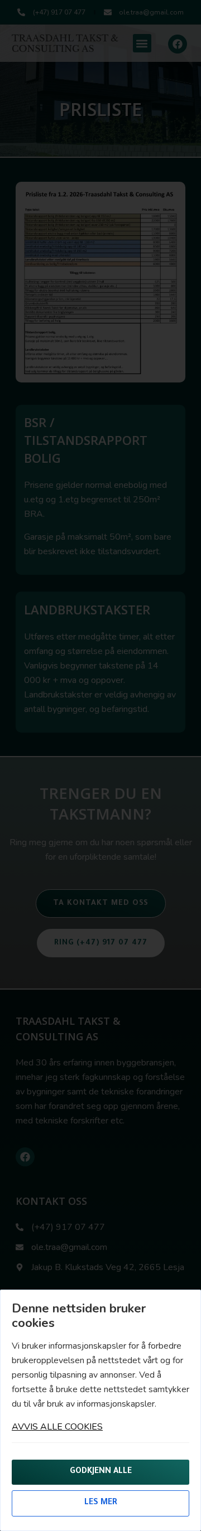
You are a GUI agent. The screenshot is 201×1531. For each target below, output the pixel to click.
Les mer (100, 1503)
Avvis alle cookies (57, 1427)
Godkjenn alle (101, 1471)
